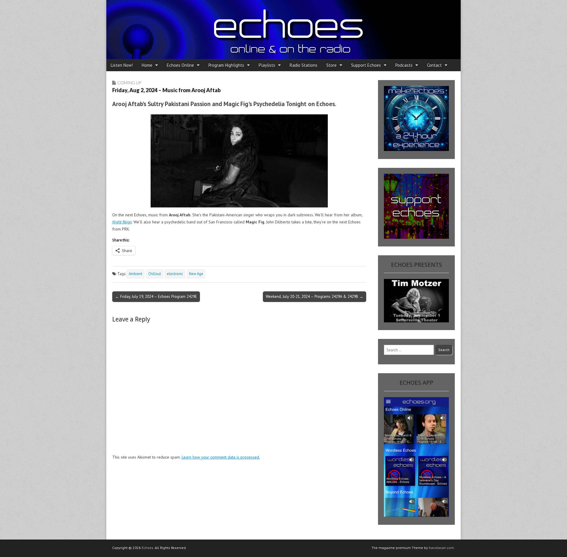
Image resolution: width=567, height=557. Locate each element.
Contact (434, 65)
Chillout (154, 273)
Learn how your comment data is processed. (221, 457)
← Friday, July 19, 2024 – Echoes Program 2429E (156, 296)
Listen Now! (122, 65)
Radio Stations (303, 65)
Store (331, 65)
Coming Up (129, 82)
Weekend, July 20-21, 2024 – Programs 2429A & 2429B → (314, 296)
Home (147, 65)
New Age (196, 273)
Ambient (135, 273)
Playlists (267, 65)
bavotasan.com (441, 547)
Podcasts (404, 65)
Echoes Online (180, 65)
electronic (175, 273)
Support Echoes (366, 65)
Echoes (147, 547)
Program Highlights (226, 65)
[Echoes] (283, 29)
